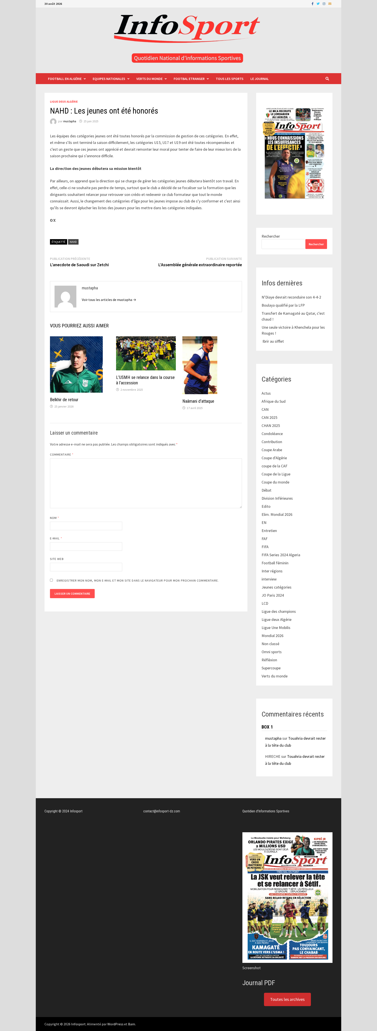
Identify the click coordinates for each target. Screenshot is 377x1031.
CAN (265, 409)
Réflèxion (269, 659)
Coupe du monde (275, 482)
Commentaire (62, 454)
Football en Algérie (65, 78)
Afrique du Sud (274, 401)
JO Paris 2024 (273, 595)
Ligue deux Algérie (64, 102)
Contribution (272, 441)
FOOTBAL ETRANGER (189, 78)
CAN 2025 (269, 417)
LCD (265, 603)
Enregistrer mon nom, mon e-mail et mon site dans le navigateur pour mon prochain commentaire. (138, 580)
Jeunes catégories (276, 587)
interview (269, 579)
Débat (266, 490)
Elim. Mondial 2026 (277, 514)
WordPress (115, 1024)
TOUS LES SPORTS (229, 78)
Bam (131, 1024)
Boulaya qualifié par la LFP (283, 305)
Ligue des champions (279, 611)
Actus (266, 393)
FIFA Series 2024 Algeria (281, 554)
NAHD (73, 242)
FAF (264, 538)
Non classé (270, 643)
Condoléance (272, 433)
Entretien (269, 530)
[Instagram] (324, 3)
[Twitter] (318, 3)
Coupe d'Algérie (274, 457)
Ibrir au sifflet (273, 341)
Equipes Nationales (109, 78)
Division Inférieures (277, 498)
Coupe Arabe (272, 449)
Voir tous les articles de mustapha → (109, 299)
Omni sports (272, 651)
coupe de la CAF (274, 465)
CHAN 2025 (271, 425)
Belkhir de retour (64, 399)
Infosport (78, 1024)
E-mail (56, 538)
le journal (259, 78)
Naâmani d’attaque (198, 401)
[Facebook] (312, 3)
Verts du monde (149, 78)
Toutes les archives (287, 999)
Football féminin (275, 562)
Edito (266, 506)
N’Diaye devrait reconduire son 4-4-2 (291, 297)
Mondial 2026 (272, 635)
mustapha (69, 121)
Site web (57, 559)
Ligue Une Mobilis (276, 627)
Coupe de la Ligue (276, 474)
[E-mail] (329, 3)
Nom (54, 518)
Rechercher (271, 236)
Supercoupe (271, 667)
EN (264, 522)
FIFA (265, 546)
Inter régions (272, 570)
